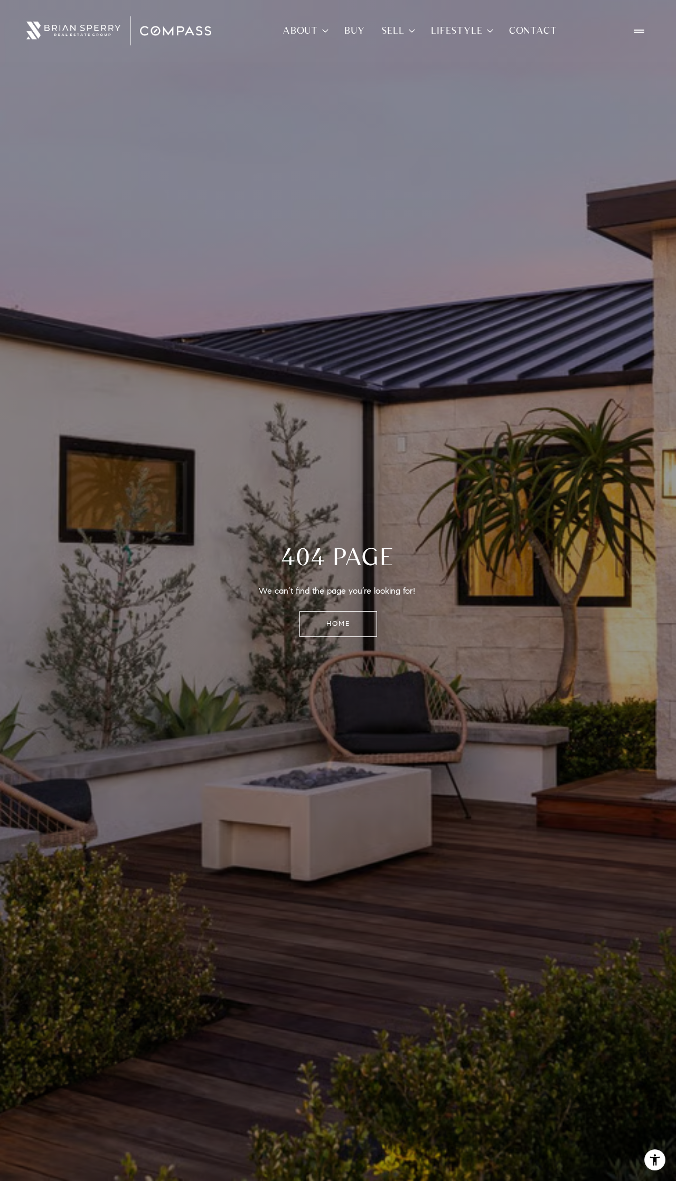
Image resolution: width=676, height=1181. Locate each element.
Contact (533, 30)
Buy (354, 30)
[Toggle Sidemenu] (639, 31)
